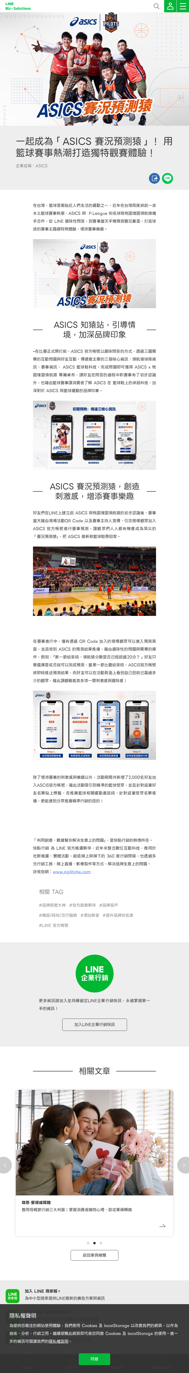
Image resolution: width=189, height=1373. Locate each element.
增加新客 (91, 915)
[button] (88, 1243)
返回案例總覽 (94, 1255)
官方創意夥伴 (84, 905)
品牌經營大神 (54, 905)
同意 (94, 1359)
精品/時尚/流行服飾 (59, 915)
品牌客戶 (110, 905)
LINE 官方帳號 (55, 925)
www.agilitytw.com (72, 872)
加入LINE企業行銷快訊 (94, 1025)
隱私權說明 (58, 1341)
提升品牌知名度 (119, 915)
